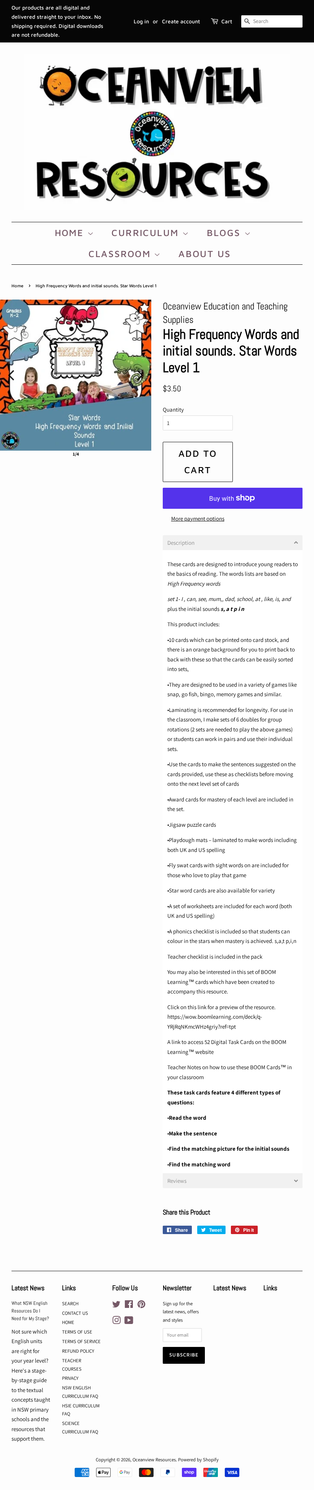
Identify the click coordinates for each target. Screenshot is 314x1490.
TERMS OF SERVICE (81, 1341)
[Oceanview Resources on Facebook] (128, 1306)
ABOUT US (204, 253)
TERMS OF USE (77, 1332)
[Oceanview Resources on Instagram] (116, 1322)
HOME (71, 232)
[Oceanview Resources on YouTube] (128, 1322)
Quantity (173, 409)
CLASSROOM (121, 253)
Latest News (27, 1287)
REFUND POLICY (78, 1351)
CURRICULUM (146, 232)
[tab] (233, 542)
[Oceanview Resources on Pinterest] (141, 1306)
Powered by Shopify (198, 1459)
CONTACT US (75, 1313)
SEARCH (70, 1303)
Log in (141, 21)
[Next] (140, 375)
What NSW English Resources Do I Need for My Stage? (30, 1311)
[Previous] (11, 375)
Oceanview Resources (154, 1459)
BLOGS (225, 232)
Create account (181, 21)
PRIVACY (70, 1378)
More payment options (197, 518)
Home (17, 285)
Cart (226, 21)
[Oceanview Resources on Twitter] (116, 1306)
